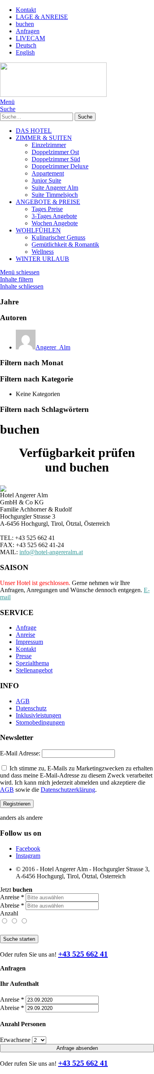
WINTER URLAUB (42, 258)
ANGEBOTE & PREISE (48, 201)
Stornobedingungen (40, 722)
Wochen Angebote (55, 223)
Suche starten (19, 939)
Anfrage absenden (77, 1048)
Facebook (28, 848)
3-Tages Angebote (54, 216)
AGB (23, 701)
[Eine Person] (5, 921)
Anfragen (27, 31)
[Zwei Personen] (15, 921)
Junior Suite (46, 180)
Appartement (48, 173)
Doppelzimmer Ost (55, 152)
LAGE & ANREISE (42, 16)
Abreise (12, 905)
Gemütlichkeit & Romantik (65, 244)
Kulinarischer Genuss (58, 237)
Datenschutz (31, 708)
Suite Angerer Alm (55, 187)
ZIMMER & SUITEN (44, 137)
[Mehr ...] (24, 921)
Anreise (25, 634)
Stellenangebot (34, 670)
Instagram (28, 855)
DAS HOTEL (34, 130)
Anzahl (9, 913)
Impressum (29, 641)
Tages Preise (47, 209)
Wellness (43, 251)
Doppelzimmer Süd (56, 159)
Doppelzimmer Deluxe (60, 166)
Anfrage (26, 627)
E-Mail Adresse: (20, 753)
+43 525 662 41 (83, 953)
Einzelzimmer (49, 145)
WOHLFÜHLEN (38, 230)
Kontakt (26, 9)
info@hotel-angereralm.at (51, 552)
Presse (24, 656)
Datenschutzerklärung (68, 789)
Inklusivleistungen (38, 715)
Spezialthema (32, 663)
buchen (25, 24)
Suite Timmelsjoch (55, 194)
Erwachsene (15, 1039)
